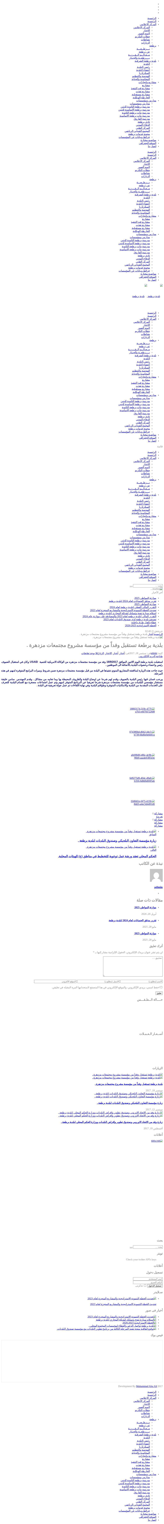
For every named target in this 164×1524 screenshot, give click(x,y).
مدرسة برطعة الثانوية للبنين (135, 106)
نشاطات (145, 39)
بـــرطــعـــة (143, 48)
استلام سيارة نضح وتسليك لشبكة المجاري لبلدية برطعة (127, 613)
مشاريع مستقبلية (141, 94)
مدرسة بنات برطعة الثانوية (136, 112)
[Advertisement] (150, 1190)
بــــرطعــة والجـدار (139, 57)
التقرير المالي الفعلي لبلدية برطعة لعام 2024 (133, 607)
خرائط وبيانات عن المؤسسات (134, 137)
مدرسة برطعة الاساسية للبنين (134, 109)
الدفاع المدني (143, 125)
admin (154, 653)
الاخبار (146, 30)
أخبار (122, 653)
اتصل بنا (152, 146)
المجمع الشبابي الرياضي (137, 131)
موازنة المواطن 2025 (145, 598)
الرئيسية (152, 18)
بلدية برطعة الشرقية (145, 61)
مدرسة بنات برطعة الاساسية (135, 115)
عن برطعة (144, 51)
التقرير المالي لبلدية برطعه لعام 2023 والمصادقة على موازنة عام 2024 (119, 616)
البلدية (147, 64)
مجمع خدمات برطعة (139, 134)
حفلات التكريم (142, 36)
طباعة (159, 656)
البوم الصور (144, 33)
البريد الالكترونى (147, 656)
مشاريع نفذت (143, 91)
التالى (153, 850)
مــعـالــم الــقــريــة (139, 54)
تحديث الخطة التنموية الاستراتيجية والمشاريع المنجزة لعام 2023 (123, 610)
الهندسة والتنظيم (141, 76)
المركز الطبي (143, 128)
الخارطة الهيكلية (141, 97)
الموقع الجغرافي (147, 143)
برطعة (152, 45)
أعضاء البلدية (143, 70)
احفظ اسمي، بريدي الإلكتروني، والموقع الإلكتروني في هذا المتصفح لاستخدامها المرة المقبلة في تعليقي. (106, 987)
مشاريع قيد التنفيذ (140, 88)
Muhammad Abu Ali (146, 1386)
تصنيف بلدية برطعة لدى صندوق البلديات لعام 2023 (129, 619)
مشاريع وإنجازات (147, 82)
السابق (152, 834)
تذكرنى (139, 1285)
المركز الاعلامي (148, 24)
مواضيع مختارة (148, 140)
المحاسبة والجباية (141, 79)
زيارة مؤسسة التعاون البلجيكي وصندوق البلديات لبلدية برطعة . (117, 840)
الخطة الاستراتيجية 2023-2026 (140, 625)
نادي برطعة (144, 121)
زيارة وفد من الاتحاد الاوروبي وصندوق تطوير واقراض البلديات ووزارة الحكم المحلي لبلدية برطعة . (112, 1122)
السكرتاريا (144, 73)
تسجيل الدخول (154, 1286)
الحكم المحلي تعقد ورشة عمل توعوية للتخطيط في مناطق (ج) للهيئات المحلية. (107, 856)
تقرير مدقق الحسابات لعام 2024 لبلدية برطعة (132, 601)
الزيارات (145, 42)
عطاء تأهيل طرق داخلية (143, 622)
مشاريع (146, 85)
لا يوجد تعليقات (89, 653)
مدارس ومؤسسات (146, 100)
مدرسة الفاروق (142, 118)
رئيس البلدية (143, 67)
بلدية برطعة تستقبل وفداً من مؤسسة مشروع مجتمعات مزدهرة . (129, 1084)
